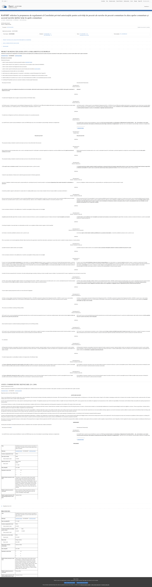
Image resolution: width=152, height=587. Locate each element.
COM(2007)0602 (80, 128)
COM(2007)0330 (4, 55)
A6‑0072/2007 (37, 68)
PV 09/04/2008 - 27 (47, 33)
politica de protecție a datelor (86, 584)
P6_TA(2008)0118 (123, 33)
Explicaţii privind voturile (84, 35)
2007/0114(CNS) (10, 27)
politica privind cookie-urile (95, 584)
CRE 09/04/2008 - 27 (48, 35)
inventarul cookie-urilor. (105, 584)
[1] (11, 427)
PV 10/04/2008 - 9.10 (84, 33)
